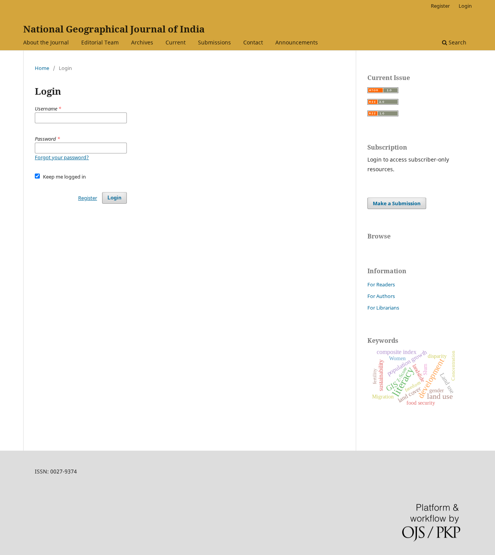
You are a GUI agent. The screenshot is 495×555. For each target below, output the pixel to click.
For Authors (381, 296)
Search (456, 42)
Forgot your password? (62, 157)
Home (42, 68)
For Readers (381, 284)
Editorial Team (100, 42)
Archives (142, 42)
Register (440, 5)
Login (465, 5)
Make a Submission (397, 203)
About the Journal (46, 42)
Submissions (214, 42)
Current (176, 42)
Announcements (296, 42)
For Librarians (383, 307)
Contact (253, 42)
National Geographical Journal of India (114, 28)
